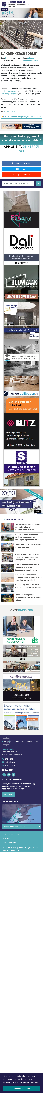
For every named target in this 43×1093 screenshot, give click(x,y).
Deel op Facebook (23, 163)
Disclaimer (6, 838)
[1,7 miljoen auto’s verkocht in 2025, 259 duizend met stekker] (7, 587)
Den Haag (5, 94)
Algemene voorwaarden (11, 834)
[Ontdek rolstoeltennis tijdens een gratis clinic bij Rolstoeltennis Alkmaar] (7, 527)
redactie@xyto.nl (11, 762)
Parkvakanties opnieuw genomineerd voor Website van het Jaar (28, 597)
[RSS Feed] (13, 775)
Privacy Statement (9, 842)
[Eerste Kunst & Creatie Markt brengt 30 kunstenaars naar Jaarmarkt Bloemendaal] (7, 557)
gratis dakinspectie (8, 91)
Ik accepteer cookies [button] (21, 1089)
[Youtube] (9, 775)
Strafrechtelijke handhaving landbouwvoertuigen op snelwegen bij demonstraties (27, 537)
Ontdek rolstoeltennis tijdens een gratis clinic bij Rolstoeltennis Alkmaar (27, 527)
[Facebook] (4, 775)
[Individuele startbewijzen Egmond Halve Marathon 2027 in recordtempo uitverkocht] (7, 577)
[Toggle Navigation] (39, 4)
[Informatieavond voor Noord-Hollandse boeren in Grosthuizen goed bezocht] (7, 567)
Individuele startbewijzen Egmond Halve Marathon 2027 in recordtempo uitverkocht (28, 577)
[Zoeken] (38, 183)
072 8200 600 (11, 759)
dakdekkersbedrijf (11, 111)
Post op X (22, 169)
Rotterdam (14, 94)
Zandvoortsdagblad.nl (17, 2)
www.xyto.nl (10, 765)
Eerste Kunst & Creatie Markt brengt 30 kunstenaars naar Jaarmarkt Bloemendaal (27, 557)
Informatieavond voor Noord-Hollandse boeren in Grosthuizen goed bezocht (27, 567)
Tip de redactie (23, 174)
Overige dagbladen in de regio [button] (15, 826)
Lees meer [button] (34, 1082)
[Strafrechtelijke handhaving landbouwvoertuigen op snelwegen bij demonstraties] (7, 537)
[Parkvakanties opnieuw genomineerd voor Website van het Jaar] (7, 597)
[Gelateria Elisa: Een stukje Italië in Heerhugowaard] (7, 547)
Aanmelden (8, 794)
